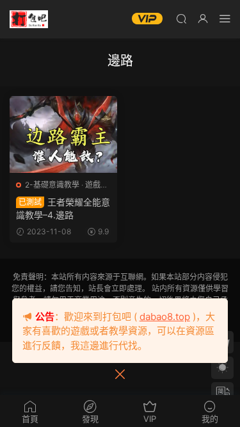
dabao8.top (165, 316)
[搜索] (181, 18)
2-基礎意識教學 (52, 184)
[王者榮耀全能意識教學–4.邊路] (63, 134)
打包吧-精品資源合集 (29, 19)
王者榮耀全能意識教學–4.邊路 (63, 208)
